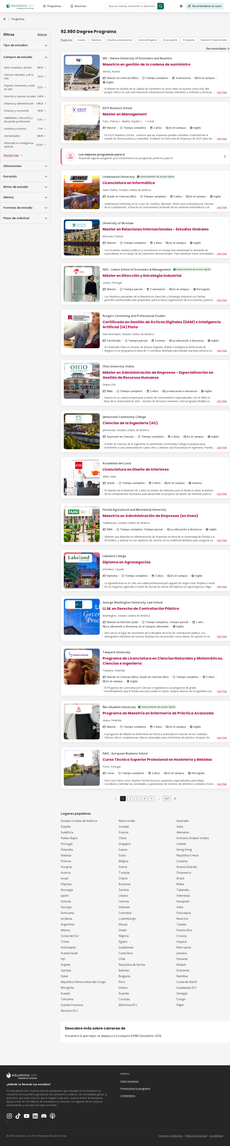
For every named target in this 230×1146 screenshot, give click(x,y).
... (159, 798)
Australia (182, 821)
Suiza (122, 855)
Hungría (66, 867)
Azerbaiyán (68, 947)
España (66, 827)
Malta (180, 884)
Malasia (66, 855)
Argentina (67, 924)
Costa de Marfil (186, 982)
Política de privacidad (196, 1135)
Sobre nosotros (129, 1081)
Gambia (66, 970)
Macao (123, 924)
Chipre (123, 878)
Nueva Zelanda (186, 867)
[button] (25, 67)
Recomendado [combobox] (216, 49)
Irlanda (181, 844)
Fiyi (63, 959)
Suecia (123, 850)
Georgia (66, 907)
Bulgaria (124, 976)
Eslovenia (182, 970)
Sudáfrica (67, 832)
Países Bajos (69, 838)
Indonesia (183, 896)
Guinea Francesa (72, 1005)
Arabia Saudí (69, 953)
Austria (65, 873)
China (122, 838)
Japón (65, 896)
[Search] (160, 6)
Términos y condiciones (170, 1135)
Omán (123, 930)
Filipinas (66, 884)
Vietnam (124, 907)
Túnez (65, 942)
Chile (122, 959)
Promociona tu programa (135, 1088)
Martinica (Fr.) (128, 1005)
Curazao (124, 999)
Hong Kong (184, 850)
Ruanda (124, 993)
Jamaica (181, 953)
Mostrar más (11, 155)
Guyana (181, 942)
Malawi (181, 965)
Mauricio (182, 919)
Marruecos (183, 947)
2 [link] (130, 798)
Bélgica (123, 861)
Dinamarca (183, 873)
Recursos (80, 6)
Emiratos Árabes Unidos (192, 838)
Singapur (125, 844)
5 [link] (151, 798)
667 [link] (167, 798)
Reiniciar (42, 34)
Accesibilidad (216, 1135)
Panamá (181, 959)
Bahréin (124, 970)
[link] (18, 19)
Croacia (181, 936)
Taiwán (181, 924)
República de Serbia (132, 965)
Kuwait (65, 993)
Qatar (64, 976)
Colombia (125, 913)
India (179, 907)
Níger (180, 1005)
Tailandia (182, 890)
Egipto (123, 942)
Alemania (182, 832)
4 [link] (144, 798)
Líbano (123, 896)
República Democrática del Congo (83, 982)
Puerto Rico (184, 930)
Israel (64, 878)
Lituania (181, 861)
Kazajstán (183, 901)
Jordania (66, 919)
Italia (179, 827)
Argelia (65, 965)
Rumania (124, 884)
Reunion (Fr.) (69, 1011)
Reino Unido (127, 821)
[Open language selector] (181, 6)
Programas (54, 6)
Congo (180, 999)
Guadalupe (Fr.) (186, 988)
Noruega (67, 890)
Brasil (180, 878)
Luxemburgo (127, 919)
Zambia (124, 890)
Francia (123, 832)
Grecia (123, 867)
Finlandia (67, 850)
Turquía (124, 873)
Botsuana (67, 913)
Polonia (66, 861)
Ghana (123, 988)
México (65, 930)
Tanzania (67, 999)
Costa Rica (125, 953)
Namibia (182, 976)
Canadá (124, 827)
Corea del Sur (70, 936)
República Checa (187, 855)
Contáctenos (127, 1095)
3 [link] (137, 798)
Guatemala (126, 947)
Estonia (66, 901)
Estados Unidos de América (79, 821)
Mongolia (67, 988)
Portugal (67, 844)
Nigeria (124, 936)
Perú (122, 982)
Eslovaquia (183, 913)
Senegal (181, 993)
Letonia (124, 901)
